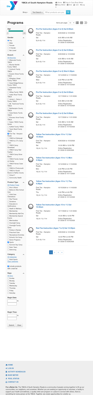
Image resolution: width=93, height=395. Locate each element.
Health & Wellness (15, 208)
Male (11, 43)
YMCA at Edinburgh (15, 138)
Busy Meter (61, 5)
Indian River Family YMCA (14, 96)
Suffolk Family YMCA (16, 127)
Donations (12, 201)
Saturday (12, 293)
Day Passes (13, 199)
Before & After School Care (15, 191)
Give (70, 5)
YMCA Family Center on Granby (15, 160)
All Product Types (13, 185)
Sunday (11, 278)
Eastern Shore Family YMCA (15, 75)
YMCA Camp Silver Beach (14, 155)
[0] (8, 31)
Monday (12, 281)
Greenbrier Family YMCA (14, 88)
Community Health (15, 178)
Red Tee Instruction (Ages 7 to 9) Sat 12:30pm (55, 228)
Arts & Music (13, 187)
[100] (24, 31)
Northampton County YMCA (15, 109)
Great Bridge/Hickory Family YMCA (15, 84)
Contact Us (13, 382)
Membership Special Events (15, 217)
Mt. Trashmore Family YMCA (15, 105)
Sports (11, 242)
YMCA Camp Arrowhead (12, 146)
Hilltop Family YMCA (16, 92)
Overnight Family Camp (14, 226)
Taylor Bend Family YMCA (14, 130)
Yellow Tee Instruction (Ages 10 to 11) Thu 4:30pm (54, 182)
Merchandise (13, 220)
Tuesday (12, 283)
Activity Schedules (16, 371)
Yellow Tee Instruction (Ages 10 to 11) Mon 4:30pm (54, 158)
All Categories (12, 257)
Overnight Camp (14, 223)
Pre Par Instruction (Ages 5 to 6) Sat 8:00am (54, 29)
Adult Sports (13, 259)
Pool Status (13, 378)
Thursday (12, 288)
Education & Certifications (12, 205)
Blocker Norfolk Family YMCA (13, 66)
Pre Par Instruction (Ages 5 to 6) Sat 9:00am (54, 50)
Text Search (37, 12)
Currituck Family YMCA (13, 70)
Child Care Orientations (11, 195)
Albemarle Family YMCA (14, 61)
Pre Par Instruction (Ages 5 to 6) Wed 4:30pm (55, 71)
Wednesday (13, 286)
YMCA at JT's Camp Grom (15, 142)
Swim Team (13, 247)
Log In (11, 368)
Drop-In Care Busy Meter (74, 2)
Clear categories (12, 261)
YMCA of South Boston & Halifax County (15, 171)
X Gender (12, 48)
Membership (13, 211)
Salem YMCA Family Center (15, 123)
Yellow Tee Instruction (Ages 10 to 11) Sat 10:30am (53, 135)
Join (77, 5)
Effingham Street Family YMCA (13, 79)
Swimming (12, 249)
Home (60, 2)
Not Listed (12, 50)
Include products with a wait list (14, 267)
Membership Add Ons (16, 213)
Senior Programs (14, 240)
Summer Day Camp (15, 245)
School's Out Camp (15, 237)
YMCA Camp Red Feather (14, 151)
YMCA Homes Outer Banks (15, 164)
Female (11, 45)
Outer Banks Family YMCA (15, 114)
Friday (11, 290)
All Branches (11, 58)
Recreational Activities (16, 235)
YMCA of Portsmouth (16, 168)
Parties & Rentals (15, 230)
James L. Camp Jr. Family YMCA (14, 100)
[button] (25, 12)
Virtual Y (12, 175)
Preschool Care (14, 232)
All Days (10, 276)
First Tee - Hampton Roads (14, 135)
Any (10, 40)
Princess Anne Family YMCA (15, 118)
